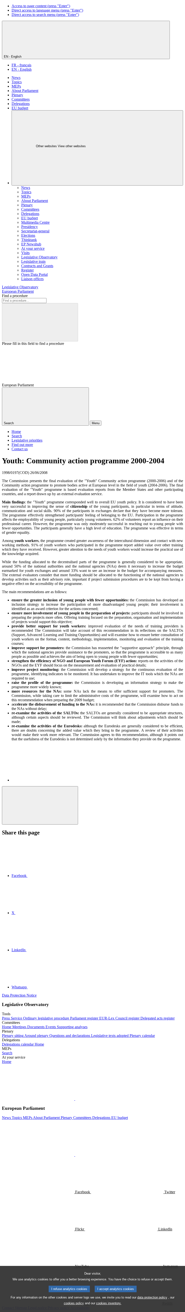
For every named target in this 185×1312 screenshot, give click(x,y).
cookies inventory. (108, 1303)
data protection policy (152, 1297)
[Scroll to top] (40, 805)
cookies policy (74, 1303)
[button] (74, 1099)
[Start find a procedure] (40, 322)
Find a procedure (15, 296)
